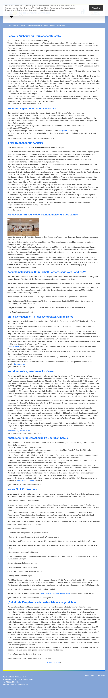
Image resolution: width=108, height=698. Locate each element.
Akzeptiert (96, 8)
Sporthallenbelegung (35, 25)
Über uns (16, 25)
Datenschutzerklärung (46, 10)
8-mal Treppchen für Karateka (25, 142)
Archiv (46, 25)
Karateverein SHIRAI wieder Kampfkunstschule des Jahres (42, 214)
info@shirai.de (64, 131)
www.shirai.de (24, 431)
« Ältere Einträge (53, 662)
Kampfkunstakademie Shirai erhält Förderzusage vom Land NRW (46, 272)
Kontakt (52, 25)
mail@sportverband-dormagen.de (15, 684)
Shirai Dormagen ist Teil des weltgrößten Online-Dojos (40, 316)
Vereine (23, 25)
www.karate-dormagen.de (26, 480)
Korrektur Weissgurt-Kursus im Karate (30, 371)
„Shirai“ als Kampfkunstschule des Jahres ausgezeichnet (42, 602)
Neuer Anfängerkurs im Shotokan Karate (31, 108)
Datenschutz (89, 675)
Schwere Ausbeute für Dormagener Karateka (34, 36)
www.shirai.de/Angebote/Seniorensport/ (55, 593)
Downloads (61, 25)
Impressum (101, 675)
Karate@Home (13, 346)
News (9, 25)
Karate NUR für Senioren (22, 489)
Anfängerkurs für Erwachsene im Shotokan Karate (37, 438)
